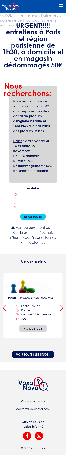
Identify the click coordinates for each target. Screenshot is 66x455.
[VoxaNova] (10, 6)
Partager (34, 216)
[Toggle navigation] (60, 6)
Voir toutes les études (33, 354)
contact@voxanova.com (33, 409)
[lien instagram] (39, 436)
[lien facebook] (27, 436)
